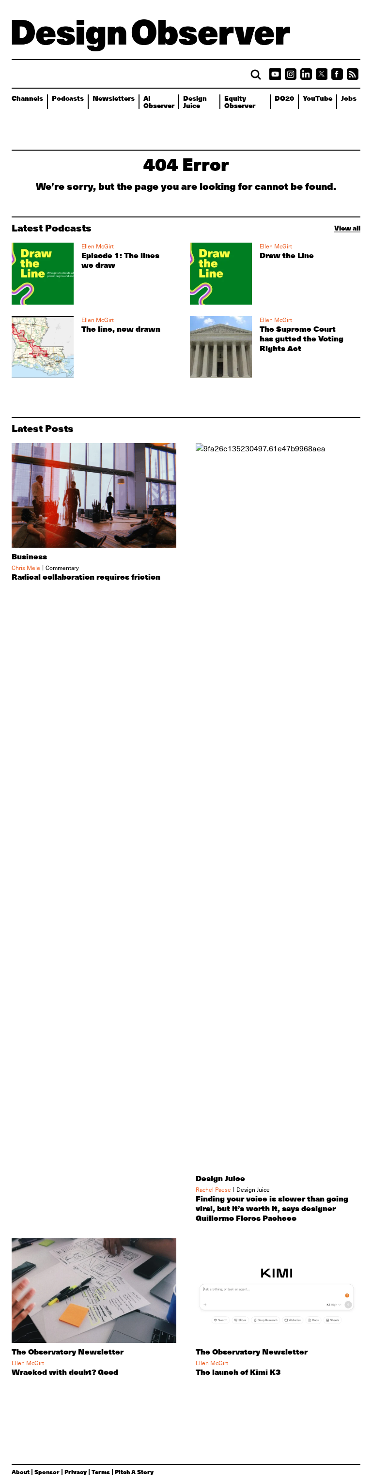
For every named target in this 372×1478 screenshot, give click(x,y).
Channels (27, 97)
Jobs (348, 97)
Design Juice (195, 101)
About (21, 1472)
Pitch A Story (134, 1472)
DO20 (284, 97)
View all (347, 228)
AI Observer (158, 101)
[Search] (256, 74)
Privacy (75, 1472)
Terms (101, 1472)
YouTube (317, 97)
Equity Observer (239, 101)
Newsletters (114, 97)
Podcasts (68, 97)
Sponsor (47, 1472)
